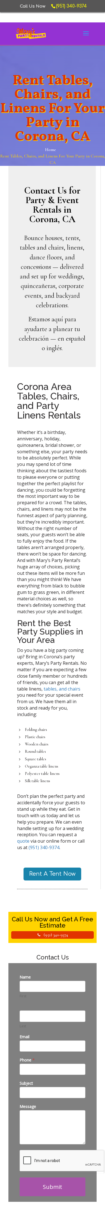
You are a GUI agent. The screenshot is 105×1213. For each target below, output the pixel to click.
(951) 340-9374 (44, 847)
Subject (26, 1083)
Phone (27, 1060)
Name (25, 977)
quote (24, 841)
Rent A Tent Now (52, 874)
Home (50, 149)
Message (28, 1106)
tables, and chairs (62, 689)
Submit (52, 1187)
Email (24, 1036)
